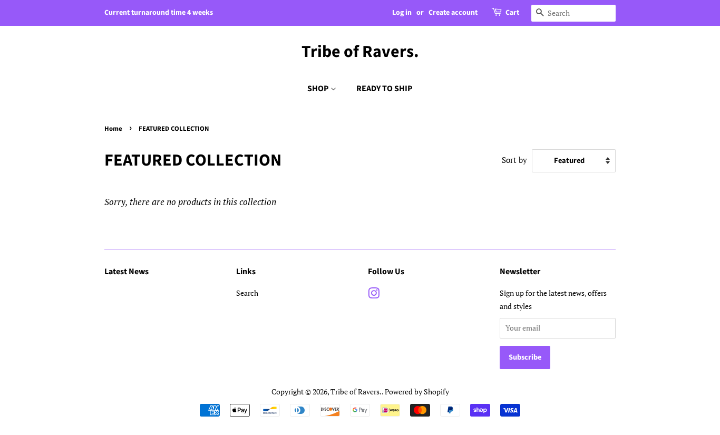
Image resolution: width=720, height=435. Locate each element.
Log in (402, 12)
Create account (453, 12)
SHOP (318, 88)
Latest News (126, 271)
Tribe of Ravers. (360, 52)
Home (113, 128)
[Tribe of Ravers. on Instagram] (374, 295)
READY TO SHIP (384, 88)
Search (247, 293)
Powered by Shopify (417, 391)
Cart (512, 12)
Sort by (514, 159)
